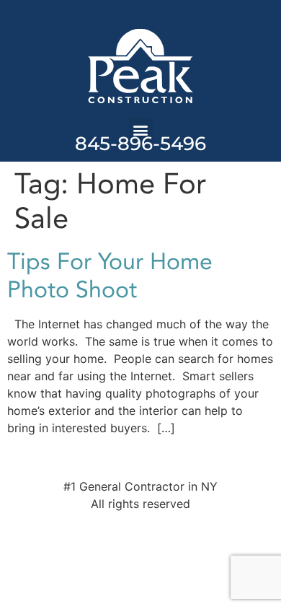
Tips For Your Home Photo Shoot (110, 275)
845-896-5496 (140, 143)
